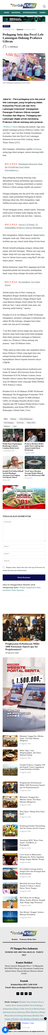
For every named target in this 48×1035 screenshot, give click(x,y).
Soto (14, 426)
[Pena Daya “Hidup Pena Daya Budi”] (10, 816)
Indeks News (37, 1002)
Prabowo (7, 426)
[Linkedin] (32, 89)
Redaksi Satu (25, 1002)
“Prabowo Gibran (10, 127)
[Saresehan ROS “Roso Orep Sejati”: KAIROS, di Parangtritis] (10, 845)
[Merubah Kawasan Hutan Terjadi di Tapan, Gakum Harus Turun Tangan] (10, 888)
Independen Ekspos (11, 1009)
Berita (6, 26)
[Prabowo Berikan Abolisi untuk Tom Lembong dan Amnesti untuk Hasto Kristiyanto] (35, 435)
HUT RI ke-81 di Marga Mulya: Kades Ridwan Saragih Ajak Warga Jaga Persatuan (32, 900)
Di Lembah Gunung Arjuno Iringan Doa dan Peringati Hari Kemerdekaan (32, 871)
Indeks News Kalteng (33, 1005)
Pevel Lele (20, 422)
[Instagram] (22, 993)
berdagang (37, 149)
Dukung (13, 419)
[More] (38, 89)
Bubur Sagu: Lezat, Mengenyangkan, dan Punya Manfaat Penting (30, 753)
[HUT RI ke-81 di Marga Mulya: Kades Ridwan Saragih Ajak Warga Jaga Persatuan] (10, 902)
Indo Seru (25, 1009)
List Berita (34, 1009)
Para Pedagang (8, 422)
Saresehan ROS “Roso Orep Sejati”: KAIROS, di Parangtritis (31, 842)
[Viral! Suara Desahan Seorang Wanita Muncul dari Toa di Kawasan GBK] (35, 462)
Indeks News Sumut (14, 1005)
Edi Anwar (14, 47)
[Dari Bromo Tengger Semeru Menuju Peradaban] (10, 917)
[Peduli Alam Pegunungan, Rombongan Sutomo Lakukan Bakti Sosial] (13, 435)
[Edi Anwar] (5, 47)
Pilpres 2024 (31, 422)
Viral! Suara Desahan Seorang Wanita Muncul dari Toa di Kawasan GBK (35, 473)
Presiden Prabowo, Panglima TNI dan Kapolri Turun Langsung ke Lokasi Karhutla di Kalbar (32, 767)
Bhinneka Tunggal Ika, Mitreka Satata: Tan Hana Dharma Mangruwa (31, 738)
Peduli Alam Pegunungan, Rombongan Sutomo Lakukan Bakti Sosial (12, 446)
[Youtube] (30, 993)
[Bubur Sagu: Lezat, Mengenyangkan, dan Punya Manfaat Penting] (10, 755)
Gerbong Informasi (23, 1016)
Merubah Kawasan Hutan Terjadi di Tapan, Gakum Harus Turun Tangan (30, 885)
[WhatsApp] (26, 89)
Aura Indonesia (18, 1012)
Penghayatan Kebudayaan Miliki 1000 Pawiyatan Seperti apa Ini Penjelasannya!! (22, 646)
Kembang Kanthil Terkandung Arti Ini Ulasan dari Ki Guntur (32, 827)
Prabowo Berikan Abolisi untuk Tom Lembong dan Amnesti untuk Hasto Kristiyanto (34, 447)
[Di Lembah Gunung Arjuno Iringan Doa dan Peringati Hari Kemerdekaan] (10, 874)
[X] (20, 89)
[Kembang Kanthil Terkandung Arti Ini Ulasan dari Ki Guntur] (10, 830)
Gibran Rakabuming (26, 419)
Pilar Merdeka (32, 1012)
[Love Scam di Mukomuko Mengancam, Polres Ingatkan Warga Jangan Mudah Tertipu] (10, 859)
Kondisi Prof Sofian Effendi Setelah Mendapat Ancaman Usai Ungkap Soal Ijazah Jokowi (13, 474)
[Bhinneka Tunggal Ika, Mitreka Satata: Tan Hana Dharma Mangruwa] (10, 741)
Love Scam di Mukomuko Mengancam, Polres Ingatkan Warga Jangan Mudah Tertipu (32, 857)
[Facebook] (13, 89)
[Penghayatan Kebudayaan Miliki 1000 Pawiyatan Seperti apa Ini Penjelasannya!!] (24, 627)
